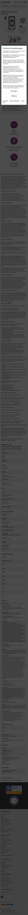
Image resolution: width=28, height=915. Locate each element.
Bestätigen (14, 91)
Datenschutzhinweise (15, 101)
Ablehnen (14, 96)
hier (21, 86)
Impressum (5, 101)
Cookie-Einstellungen (13, 48)
